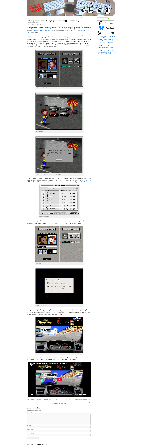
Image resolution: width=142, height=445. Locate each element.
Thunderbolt (112, 52)
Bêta (104, 38)
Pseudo (28, 425)
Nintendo (111, 47)
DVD (115, 38)
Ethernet (105, 39)
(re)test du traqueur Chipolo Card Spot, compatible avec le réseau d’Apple (42, 17)
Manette (109, 45)
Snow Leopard (101, 52)
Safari (112, 50)
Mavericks (113, 45)
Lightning (103, 42)
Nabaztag (107, 47)
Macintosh (107, 44)
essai (87, 45)
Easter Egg (101, 39)
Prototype (102, 50)
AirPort (102, 36)
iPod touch (109, 41)
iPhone (103, 41)
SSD (108, 52)
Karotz (100, 42)
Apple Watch (112, 36)
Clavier (107, 38)
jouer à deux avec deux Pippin (62, 27)
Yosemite (109, 53)
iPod (106, 41)
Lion (106, 42)
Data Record (111, 38)
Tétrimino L (48, 312)
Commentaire (29, 412)
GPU (108, 39)
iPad (99, 41)
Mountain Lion (101, 47)
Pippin (37, 22)
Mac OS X (103, 45)
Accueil (108, 1)
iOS (113, 39)
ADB (99, 36)
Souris (105, 52)
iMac (110, 39)
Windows (105, 53)
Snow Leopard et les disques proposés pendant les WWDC (78, 17)
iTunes (113, 41)
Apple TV (106, 36)
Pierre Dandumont (40, 24)
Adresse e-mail (30, 429)
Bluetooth (100, 38)
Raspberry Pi (109, 50)
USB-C (99, 53)
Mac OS (111, 44)
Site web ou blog (30, 433)
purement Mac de (41, 30)
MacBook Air (110, 42)
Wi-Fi (102, 53)
